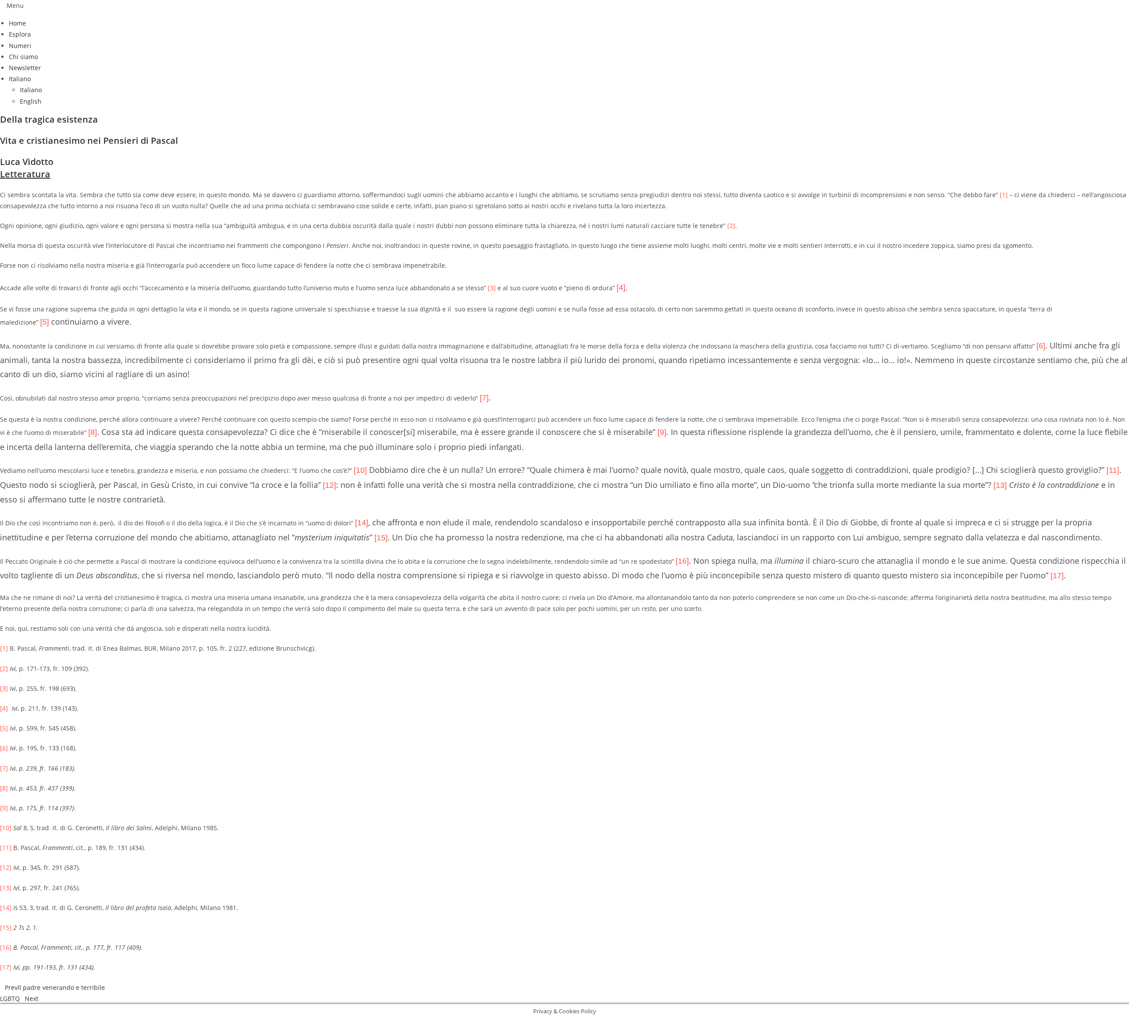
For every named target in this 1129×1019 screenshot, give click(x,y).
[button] (564, 5)
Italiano (20, 79)
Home (17, 23)
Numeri (20, 45)
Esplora (20, 34)
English (30, 101)
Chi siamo (23, 56)
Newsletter (25, 68)
